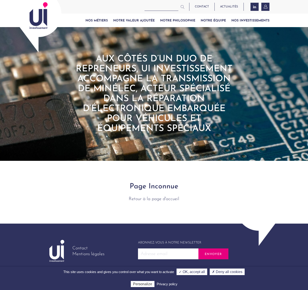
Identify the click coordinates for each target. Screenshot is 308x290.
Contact (80, 248)
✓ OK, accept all (192, 272)
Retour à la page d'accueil (154, 199)
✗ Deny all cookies (227, 272)
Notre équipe (213, 20)
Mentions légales (88, 254)
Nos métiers (96, 20)
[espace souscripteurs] (265, 6)
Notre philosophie (177, 20)
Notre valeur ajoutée (134, 20)
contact (202, 6)
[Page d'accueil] (39, 15)
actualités (229, 6)
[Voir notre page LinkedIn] (255, 7)
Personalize (142, 284)
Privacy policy (167, 284)
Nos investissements (250, 20)
